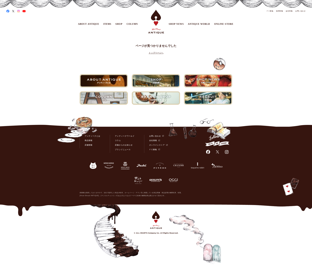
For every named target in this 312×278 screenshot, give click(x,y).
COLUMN (132, 24)
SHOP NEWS (176, 24)
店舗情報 (88, 145)
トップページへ (156, 53)
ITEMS (107, 24)
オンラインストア (157, 145)
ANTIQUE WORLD (199, 24)
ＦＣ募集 (269, 11)
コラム (118, 140)
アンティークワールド (125, 136)
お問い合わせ (300, 11)
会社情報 (289, 11)
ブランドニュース (122, 149)
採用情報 (279, 11)
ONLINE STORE (223, 24)
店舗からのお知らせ (123, 145)
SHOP (118, 24)
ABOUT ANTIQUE (88, 24)
